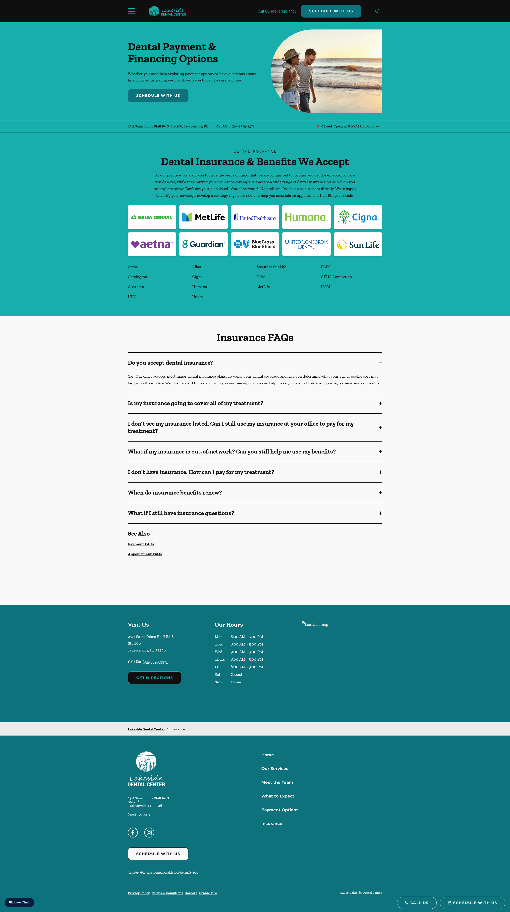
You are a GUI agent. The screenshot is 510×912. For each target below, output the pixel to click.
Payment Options (279, 809)
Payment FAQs (141, 544)
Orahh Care (208, 893)
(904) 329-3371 (243, 126)
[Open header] (132, 11)
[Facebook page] (133, 833)
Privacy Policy (139, 893)
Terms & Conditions (167, 893)
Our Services (274, 768)
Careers (191, 893)
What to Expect (277, 796)
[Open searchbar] (377, 11)
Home (267, 754)
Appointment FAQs (145, 554)
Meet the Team (277, 782)
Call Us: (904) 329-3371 (276, 11)
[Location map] (342, 663)
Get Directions (154, 678)
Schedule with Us (331, 11)
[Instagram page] (149, 833)
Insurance (271, 823)
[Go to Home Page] (167, 11)
